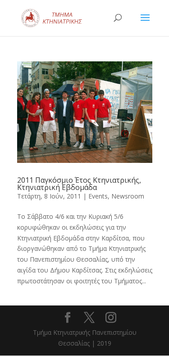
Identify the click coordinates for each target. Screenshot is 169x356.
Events (98, 196)
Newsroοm (127, 196)
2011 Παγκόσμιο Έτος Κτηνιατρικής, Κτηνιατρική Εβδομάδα (79, 183)
